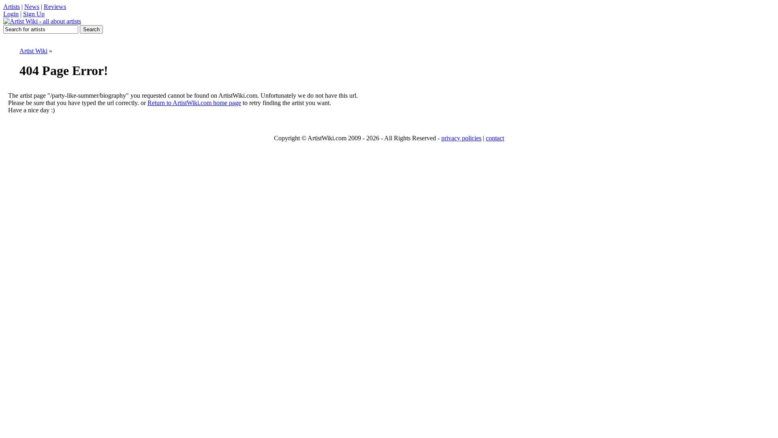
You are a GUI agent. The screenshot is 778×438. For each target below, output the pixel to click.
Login (11, 14)
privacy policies (461, 138)
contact (495, 138)
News (31, 6)
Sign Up (34, 14)
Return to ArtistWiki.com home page (194, 102)
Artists (11, 6)
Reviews (55, 6)
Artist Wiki (33, 50)
